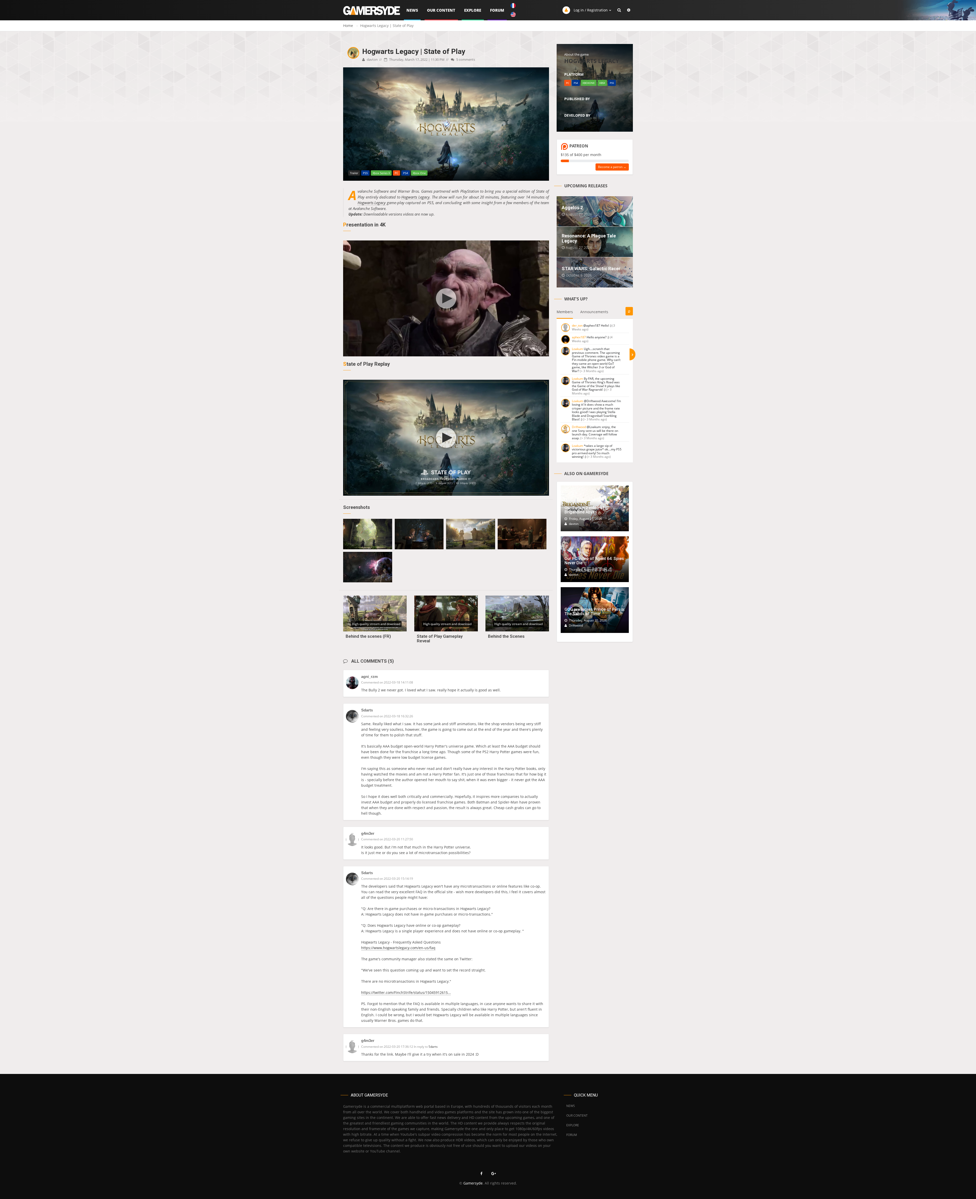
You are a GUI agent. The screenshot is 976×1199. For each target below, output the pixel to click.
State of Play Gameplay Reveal (440, 639)
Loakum (577, 349)
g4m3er (367, 833)
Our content (441, 10)
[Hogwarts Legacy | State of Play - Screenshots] (367, 534)
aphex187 (579, 337)
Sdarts (367, 710)
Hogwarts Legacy (415, 197)
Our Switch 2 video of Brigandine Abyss (584, 510)
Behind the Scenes (506, 636)
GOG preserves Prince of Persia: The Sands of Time (595, 611)
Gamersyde (473, 1183)
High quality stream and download (376, 624)
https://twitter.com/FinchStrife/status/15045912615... (406, 992)
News (412, 10)
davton (372, 59)
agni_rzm (369, 676)
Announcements (594, 311)
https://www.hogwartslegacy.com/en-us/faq (398, 947)
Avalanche (572, 121)
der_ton (577, 325)
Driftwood (579, 427)
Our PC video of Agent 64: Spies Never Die (594, 561)
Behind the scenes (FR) (368, 636)
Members (565, 311)
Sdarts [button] (433, 1046)
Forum (497, 10)
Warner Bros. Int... (577, 104)
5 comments (465, 59)
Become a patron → (612, 167)
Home (348, 25)
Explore (472, 10)
